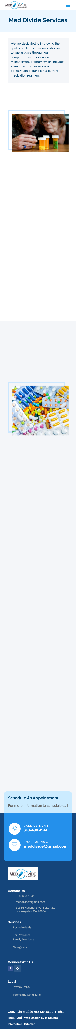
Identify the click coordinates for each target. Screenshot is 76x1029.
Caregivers (20, 947)
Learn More (19, 304)
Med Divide (41, 1011)
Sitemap (29, 1024)
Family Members (23, 939)
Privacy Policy (21, 987)
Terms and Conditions (27, 994)
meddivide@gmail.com (46, 846)
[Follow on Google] (17, 968)
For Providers (21, 935)
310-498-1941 (35, 830)
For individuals (22, 927)
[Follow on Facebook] (10, 968)
